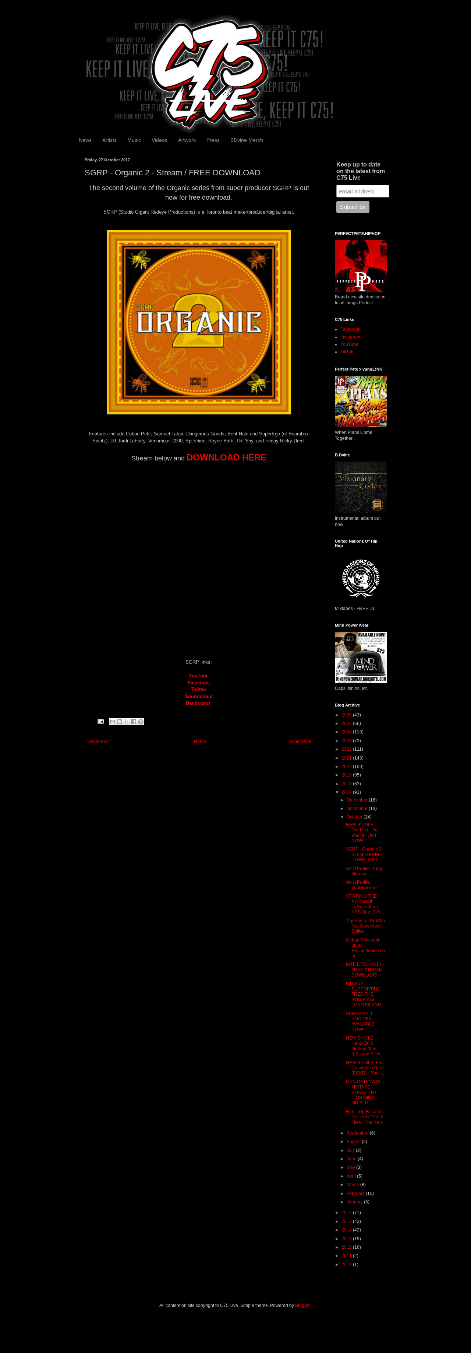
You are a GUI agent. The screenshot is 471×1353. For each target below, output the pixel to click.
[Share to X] (126, 721)
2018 (347, 783)
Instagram (350, 337)
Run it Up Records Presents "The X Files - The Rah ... (366, 1117)
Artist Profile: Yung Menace (364, 871)
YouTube (199, 676)
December (358, 800)
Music (134, 140)
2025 (347, 723)
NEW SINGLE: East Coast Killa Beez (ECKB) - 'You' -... (365, 1068)
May (351, 1167)
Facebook (350, 329)
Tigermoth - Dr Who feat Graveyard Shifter (365, 926)
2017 (347, 792)
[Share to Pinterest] (140, 721)
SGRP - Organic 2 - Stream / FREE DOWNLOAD (365, 854)
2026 (347, 715)
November (358, 808)
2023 (347, 740)
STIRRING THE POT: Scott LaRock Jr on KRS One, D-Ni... (365, 904)
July (351, 1150)
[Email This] (112, 721)
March (353, 1184)
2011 (347, 1255)
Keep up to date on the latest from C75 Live (360, 171)
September (358, 1133)
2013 (347, 1238)
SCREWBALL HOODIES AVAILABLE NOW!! (360, 1021)
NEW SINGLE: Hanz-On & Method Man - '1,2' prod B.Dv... (364, 1045)
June (352, 1158)
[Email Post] (100, 721)
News (85, 140)
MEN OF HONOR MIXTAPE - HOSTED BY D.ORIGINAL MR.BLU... (363, 1092)
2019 (347, 775)
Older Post (300, 741)
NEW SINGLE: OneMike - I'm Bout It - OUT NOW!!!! (362, 832)
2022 (347, 749)
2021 (347, 758)
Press (213, 140)
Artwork (187, 140)
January (355, 1202)
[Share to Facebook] (133, 721)
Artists (109, 140)
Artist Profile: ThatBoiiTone (362, 885)
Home (200, 741)
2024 (347, 732)
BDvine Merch (246, 140)
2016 (347, 1212)
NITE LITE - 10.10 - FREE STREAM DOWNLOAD (365, 970)
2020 (347, 766)
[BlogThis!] (119, 721)
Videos (159, 140)
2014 (347, 1230)
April (352, 1176)
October (355, 817)
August (354, 1141)
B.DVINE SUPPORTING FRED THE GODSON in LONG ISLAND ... (366, 994)
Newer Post (98, 741)
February (356, 1193)
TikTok (346, 351)
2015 (347, 1221)
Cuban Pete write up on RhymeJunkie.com (365, 947)
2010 (347, 1264)
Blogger (303, 1305)
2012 (347, 1247)
